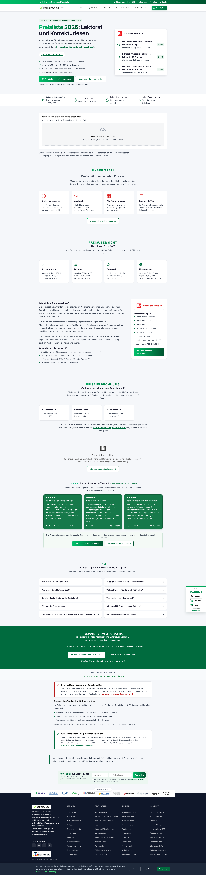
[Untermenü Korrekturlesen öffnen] (73, 8)
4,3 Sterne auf (59, 2)
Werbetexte (99, 846)
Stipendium (71, 833)
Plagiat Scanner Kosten (92, 676)
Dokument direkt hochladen (90, 79)
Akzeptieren (163, 869)
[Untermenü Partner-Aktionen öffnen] (150, 8)
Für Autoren (121, 2)
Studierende (37, 814)
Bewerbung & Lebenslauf (104, 837)
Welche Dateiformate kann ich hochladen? (124, 590)
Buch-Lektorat (100, 833)
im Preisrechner (119, 427)
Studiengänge (72, 850)
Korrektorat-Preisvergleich (101, 761)
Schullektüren (127, 850)
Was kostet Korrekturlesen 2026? (56, 590)
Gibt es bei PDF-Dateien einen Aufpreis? (123, 606)
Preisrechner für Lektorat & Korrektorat (75, 47)
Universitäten (72, 854)
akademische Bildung (40, 817)
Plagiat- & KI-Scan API (158, 854)
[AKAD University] (75, 793)
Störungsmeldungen (158, 850)
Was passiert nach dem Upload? (120, 598)
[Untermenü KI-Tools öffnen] (112, 8)
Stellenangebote (156, 846)
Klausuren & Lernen (74, 846)
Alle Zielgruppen (101, 812)
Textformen (101, 806)
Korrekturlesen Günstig (114, 676)
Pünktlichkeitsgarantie (158, 825)
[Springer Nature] (142, 793)
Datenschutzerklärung (137, 779)
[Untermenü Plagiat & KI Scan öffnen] (101, 8)
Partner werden (156, 842)
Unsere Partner (103, 789)
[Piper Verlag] (155, 794)
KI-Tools (107, 8)
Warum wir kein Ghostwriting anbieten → (78, 746)
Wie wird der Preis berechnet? (55, 606)
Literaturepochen (129, 854)
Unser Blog (154, 821)
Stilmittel (125, 837)
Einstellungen (149, 869)
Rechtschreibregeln (129, 812)
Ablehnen (135, 869)
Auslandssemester (74, 842)
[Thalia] (40, 793)
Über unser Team (156, 833)
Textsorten (126, 842)
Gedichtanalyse (128, 846)
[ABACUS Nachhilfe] (65, 793)
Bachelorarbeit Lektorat (104, 821)
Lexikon (126, 806)
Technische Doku (101, 854)
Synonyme (126, 833)
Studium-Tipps (72, 812)
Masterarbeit (100, 825)
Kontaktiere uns (156, 816)
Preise (153, 2)
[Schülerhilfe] (53, 793)
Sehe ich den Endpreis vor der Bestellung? (60, 598)
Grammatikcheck (129, 821)
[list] (103, 511)
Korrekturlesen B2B (157, 829)
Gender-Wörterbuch (130, 825)
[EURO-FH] (104, 794)
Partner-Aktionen (141, 8)
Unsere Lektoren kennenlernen (103, 221)
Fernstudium (71, 837)
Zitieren (79, 8)
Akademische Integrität (159, 837)
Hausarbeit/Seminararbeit (105, 829)
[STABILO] (129, 794)
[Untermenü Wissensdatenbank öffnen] (132, 8)
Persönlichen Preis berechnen (58, 79)
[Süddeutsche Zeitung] (167, 793)
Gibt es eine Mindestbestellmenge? (121, 614)
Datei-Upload (160, 8)
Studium (55, 817)
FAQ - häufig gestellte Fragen (161, 812)
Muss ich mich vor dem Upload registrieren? (125, 582)
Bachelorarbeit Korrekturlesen (106, 816)
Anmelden (139, 775)
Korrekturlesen (65, 8)
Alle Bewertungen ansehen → (124, 483)
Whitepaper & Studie (103, 850)
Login (164, 2)
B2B (133, 2)
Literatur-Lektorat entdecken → (103, 469)
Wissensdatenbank (123, 8)
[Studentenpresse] (116, 793)
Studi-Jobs (71, 816)
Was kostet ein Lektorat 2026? (55, 582)
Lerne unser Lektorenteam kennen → (117, 694)
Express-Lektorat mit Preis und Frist (97, 758)
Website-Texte (100, 842)
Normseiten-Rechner (79, 313)
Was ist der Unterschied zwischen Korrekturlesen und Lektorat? (69, 614)
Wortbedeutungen (129, 829)
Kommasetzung (128, 816)
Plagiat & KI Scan (93, 8)
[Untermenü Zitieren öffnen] (84, 8)
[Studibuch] (89, 793)
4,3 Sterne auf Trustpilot (52, 54)
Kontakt (143, 2)
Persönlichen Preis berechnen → (88, 655)
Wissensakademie (74, 821)
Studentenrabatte (74, 829)
